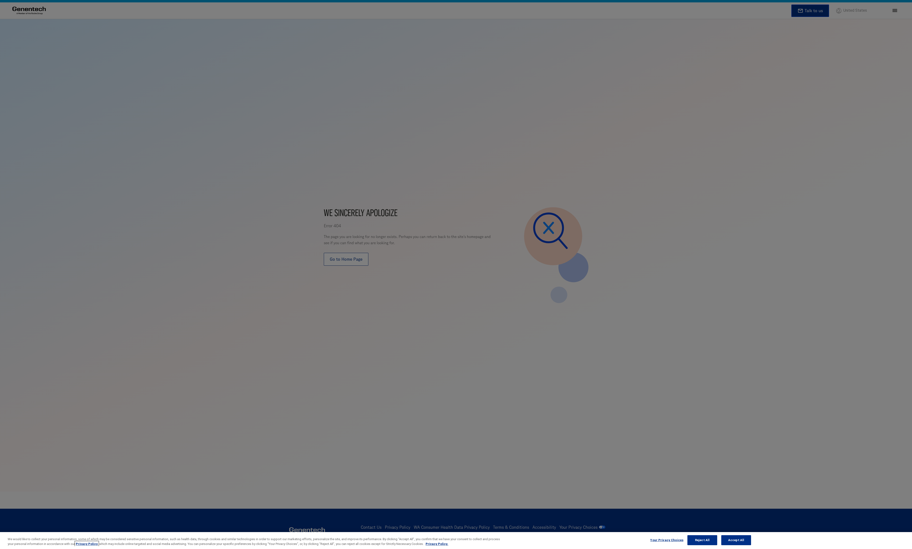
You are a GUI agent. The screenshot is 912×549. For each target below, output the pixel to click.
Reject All (702, 540)
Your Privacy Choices (666, 540)
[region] (456, 540)
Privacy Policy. (437, 544)
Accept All (736, 540)
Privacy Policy (87, 544)
